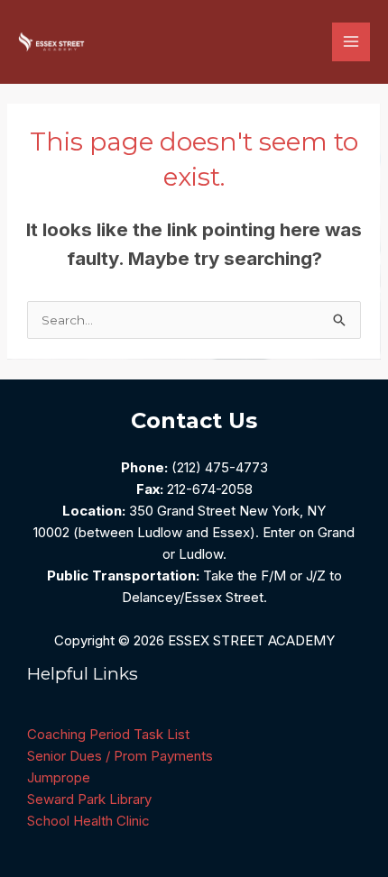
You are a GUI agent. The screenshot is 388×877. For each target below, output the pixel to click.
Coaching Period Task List (108, 734)
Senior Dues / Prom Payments (120, 755)
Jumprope (58, 777)
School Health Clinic (88, 820)
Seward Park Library (89, 799)
